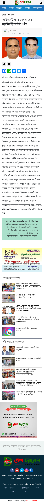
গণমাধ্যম (11, 14)
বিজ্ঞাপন (37, 488)
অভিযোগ (19, 8)
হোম (5, 488)
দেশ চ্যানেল (13, 30)
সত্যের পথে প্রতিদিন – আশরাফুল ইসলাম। (26, 329)
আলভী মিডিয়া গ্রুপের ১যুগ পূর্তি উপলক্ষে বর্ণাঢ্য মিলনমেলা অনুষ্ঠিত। (29, 393)
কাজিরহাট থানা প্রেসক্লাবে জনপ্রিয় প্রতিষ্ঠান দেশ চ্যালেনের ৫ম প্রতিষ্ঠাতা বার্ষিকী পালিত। (27, 319)
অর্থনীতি (27, 8)
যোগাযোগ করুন (25, 489)
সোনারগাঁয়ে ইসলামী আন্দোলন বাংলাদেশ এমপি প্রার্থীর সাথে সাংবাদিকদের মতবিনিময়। (26, 371)
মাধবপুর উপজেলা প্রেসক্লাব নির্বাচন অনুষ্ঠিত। (27, 348)
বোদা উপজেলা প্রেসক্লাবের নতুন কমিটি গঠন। (28, 359)
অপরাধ (11, 8)
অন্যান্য (4, 8)
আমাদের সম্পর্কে (12, 489)
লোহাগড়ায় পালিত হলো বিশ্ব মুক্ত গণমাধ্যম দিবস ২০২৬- (26, 296)
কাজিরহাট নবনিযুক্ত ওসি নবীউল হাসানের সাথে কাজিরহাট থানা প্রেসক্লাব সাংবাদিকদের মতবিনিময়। (28, 383)
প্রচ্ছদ (4, 14)
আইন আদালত (37, 8)
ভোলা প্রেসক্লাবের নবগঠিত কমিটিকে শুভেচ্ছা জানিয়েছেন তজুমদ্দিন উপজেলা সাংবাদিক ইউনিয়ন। (28, 308)
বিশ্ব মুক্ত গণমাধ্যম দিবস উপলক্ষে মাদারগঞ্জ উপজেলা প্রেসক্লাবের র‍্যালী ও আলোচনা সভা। (28, 286)
